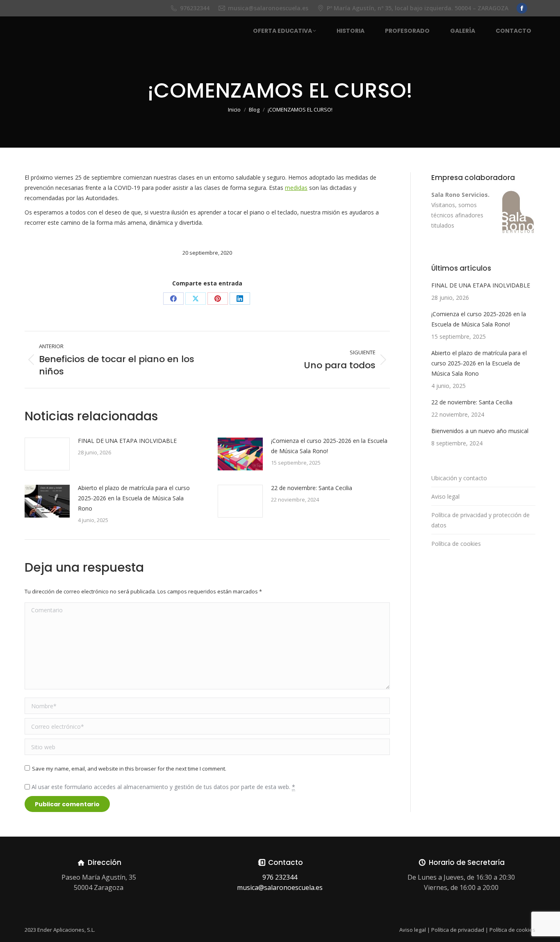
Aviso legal (445, 496)
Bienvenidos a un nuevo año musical (479, 431)
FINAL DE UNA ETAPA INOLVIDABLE (127, 441)
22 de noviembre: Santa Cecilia (311, 488)
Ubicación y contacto (459, 478)
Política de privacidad (457, 929)
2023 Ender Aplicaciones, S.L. (60, 929)
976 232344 (279, 877)
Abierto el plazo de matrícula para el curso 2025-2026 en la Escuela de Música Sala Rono (134, 498)
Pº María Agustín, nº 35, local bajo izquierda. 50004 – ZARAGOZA (417, 8)
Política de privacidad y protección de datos (480, 520)
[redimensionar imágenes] (47, 454)
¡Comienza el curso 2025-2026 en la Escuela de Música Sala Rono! (329, 446)
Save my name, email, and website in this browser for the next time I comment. (129, 768)
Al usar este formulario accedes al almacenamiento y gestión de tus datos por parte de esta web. (162, 787)
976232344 (194, 8)
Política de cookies (456, 543)
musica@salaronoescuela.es (268, 8)
